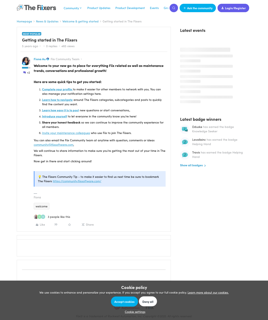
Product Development (130, 8)
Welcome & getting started (80, 21)
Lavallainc (199, 139)
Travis (196, 152)
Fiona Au (40, 59)
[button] (198, 8)
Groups (169, 8)
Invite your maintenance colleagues (66, 133)
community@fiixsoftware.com (53, 144)
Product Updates (98, 8)
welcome (42, 206)
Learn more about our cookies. (208, 292)
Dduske (197, 127)
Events (154, 8)
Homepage (24, 21)
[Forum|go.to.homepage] (38, 8)
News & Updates (47, 21)
